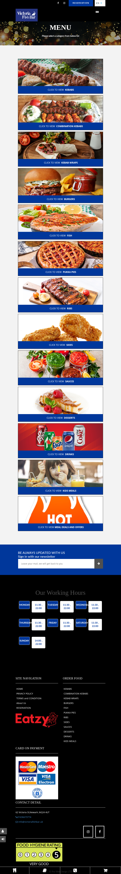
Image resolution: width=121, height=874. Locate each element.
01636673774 (24, 817)
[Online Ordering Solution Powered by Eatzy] (37, 719)
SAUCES (68, 726)
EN (98, 3)
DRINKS (68, 736)
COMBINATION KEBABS (76, 693)
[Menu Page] (14, 870)
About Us (21, 703)
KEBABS (68, 688)
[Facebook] (58, 3)
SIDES (67, 722)
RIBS (66, 717)
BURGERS (69, 703)
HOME (19, 688)
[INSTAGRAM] (64, 3)
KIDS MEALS (70, 741)
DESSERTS (69, 731)
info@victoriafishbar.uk (30, 821)
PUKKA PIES (70, 712)
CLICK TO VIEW (60, 89)
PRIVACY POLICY (24, 693)
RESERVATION (23, 707)
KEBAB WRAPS (71, 698)
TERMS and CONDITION (28, 698)
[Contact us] (75, 870)
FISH (66, 707)
